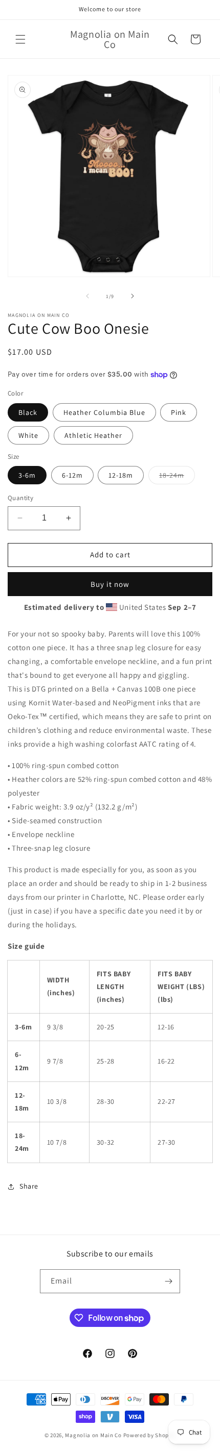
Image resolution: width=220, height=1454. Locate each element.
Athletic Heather (93, 435)
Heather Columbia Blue (104, 412)
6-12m (72, 475)
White (28, 435)
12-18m (120, 475)
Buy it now (110, 584)
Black (27, 412)
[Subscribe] (168, 1281)
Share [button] (28, 1186)
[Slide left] (87, 296)
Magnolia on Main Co (93, 1435)
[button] (20, 39)
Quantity (20, 498)
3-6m (27, 475)
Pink (178, 412)
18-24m (177, 477)
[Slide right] (132, 296)
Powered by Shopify (149, 1435)
